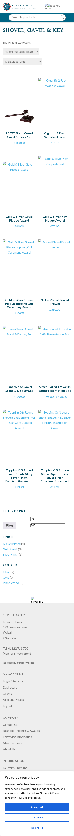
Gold (6, 577)
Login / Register (13, 681)
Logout (7, 706)
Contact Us (10, 724)
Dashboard (10, 687)
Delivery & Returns (15, 768)
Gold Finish (10, 549)
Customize (37, 817)
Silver (6, 572)
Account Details (13, 699)
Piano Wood (11, 583)
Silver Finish (10, 554)
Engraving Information (17, 736)
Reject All (37, 827)
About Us (9, 749)
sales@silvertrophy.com (18, 662)
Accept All (37, 807)
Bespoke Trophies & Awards (21, 730)
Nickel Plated (12, 544)
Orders (7, 693)
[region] (37, 803)
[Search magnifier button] (62, 17)
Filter (9, 525)
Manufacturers (12, 743)
